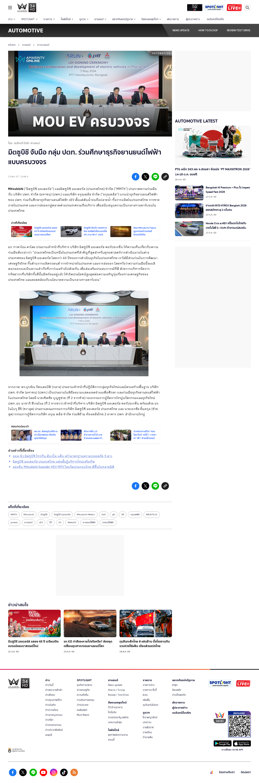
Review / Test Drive (118, 695)
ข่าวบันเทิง (50, 705)
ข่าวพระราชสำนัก (53, 690)
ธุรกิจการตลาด (84, 685)
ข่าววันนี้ (49, 685)
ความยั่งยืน (82, 695)
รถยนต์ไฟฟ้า (108, 522)
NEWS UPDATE (181, 30)
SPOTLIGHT (28, 19)
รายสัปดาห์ (148, 727)
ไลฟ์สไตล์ (66, 19)
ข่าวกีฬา (49, 720)
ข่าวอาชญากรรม (53, 715)
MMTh (14, 514)
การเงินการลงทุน (85, 700)
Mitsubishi (15, 189)
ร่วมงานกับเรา (227, 772)
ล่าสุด (174, 685)
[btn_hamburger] (10, 7)
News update (115, 685)
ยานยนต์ (99, 19)
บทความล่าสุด (115, 722)
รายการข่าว (149, 685)
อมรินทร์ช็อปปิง (215, 19)
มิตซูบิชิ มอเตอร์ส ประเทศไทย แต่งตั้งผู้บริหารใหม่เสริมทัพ (54, 461)
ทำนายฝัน (148, 737)
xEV (41, 522)
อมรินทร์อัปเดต (150, 705)
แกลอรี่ (48, 735)
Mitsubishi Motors (86, 514)
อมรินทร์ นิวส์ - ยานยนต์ (27, 143)
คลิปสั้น (146, 700)
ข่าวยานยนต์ (43, 45)
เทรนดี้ (111, 740)
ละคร (145, 695)
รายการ (47, 19)
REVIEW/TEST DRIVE (238, 30)
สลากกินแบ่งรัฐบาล (122, 19)
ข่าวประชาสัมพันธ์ (54, 730)
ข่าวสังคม (50, 695)
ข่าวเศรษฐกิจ (83, 690)
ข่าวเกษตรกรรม (53, 725)
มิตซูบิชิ (44, 514)
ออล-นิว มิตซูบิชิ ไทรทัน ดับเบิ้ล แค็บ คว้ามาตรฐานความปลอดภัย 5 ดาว (62, 456)
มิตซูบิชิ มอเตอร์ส (62, 514)
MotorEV (72, 522)
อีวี (50, 522)
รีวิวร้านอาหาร (115, 707)
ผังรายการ (173, 19)
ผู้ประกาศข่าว (193, 19)
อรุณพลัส (135, 514)
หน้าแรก (12, 45)
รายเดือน (147, 732)
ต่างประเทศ (82, 705)
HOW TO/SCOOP (208, 30)
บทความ (147, 722)
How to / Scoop (116, 690)
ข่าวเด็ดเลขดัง (179, 695)
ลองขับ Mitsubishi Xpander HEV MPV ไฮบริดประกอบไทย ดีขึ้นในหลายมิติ (63, 467)
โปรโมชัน (112, 712)
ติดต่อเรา (246, 772)
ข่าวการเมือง (51, 710)
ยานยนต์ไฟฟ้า (89, 522)
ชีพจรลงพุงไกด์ (149, 19)
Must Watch (83, 715)
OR (122, 514)
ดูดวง (82, 19)
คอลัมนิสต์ (82, 710)
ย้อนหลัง (176, 690)
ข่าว (10, 19)
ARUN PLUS (151, 514)
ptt (113, 514)
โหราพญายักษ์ (150, 717)
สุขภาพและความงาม (118, 735)
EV (60, 522)
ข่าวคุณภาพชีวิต (53, 700)
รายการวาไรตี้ (150, 690)
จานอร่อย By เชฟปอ (118, 717)
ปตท (103, 514)
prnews (14, 522)
